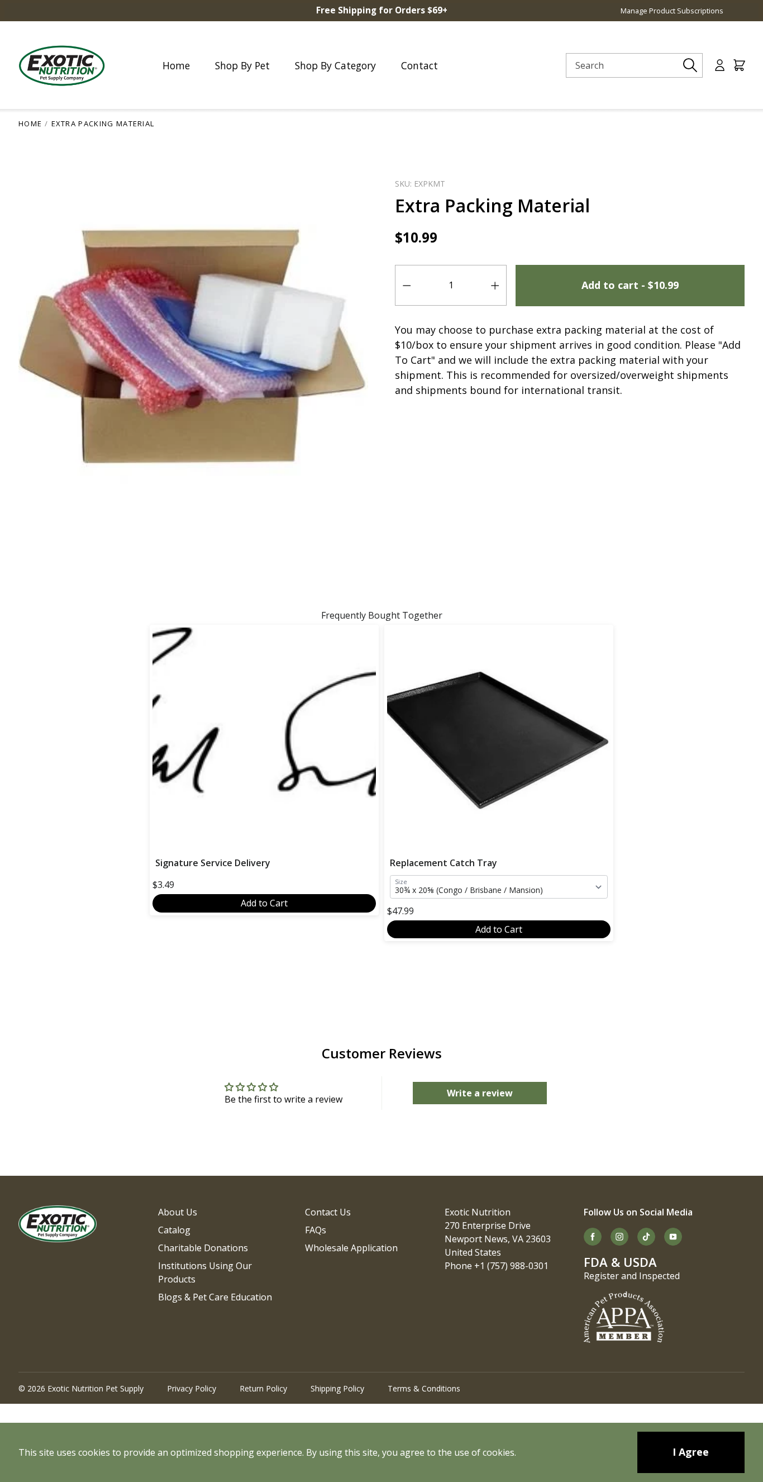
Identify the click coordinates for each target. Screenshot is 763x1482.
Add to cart (630, 285)
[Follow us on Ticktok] (646, 1237)
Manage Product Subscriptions (672, 11)
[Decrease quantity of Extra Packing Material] (406, 285)
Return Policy (263, 1388)
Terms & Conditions (424, 1388)
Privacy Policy (191, 1388)
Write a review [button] (480, 1093)
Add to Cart (264, 903)
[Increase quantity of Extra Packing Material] (495, 285)
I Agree (691, 1452)
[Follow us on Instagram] (619, 1237)
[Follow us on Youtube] (673, 1237)
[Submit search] (690, 65)
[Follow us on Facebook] (593, 1237)
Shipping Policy (337, 1388)
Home (30, 123)
